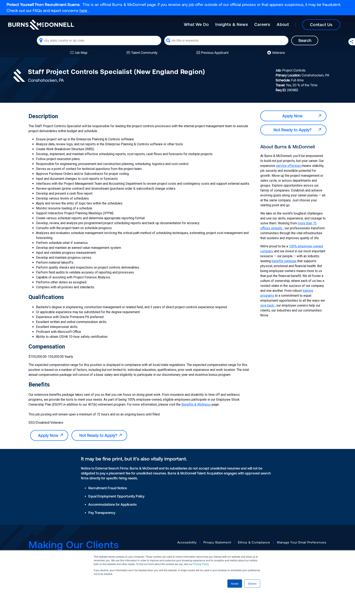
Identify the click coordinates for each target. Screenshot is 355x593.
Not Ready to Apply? (99, 435)
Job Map (81, 52)
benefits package (284, 261)
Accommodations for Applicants (112, 504)
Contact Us (321, 24)
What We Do (196, 24)
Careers (262, 24)
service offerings (289, 166)
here (83, 10)
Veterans (278, 52)
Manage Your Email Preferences (301, 542)
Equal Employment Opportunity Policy (116, 496)
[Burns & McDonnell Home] (41, 25)
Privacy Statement (217, 542)
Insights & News (231, 24)
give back (267, 305)
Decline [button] (252, 583)
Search (304, 40)
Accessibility (187, 542)
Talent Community (144, 52)
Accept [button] (235, 583)
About (283, 24)
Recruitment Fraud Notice (107, 488)
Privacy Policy (201, 564)
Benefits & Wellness (196, 404)
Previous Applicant (214, 52)
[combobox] (99, 40)
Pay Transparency (101, 513)
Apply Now (49, 435)
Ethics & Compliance (254, 542)
